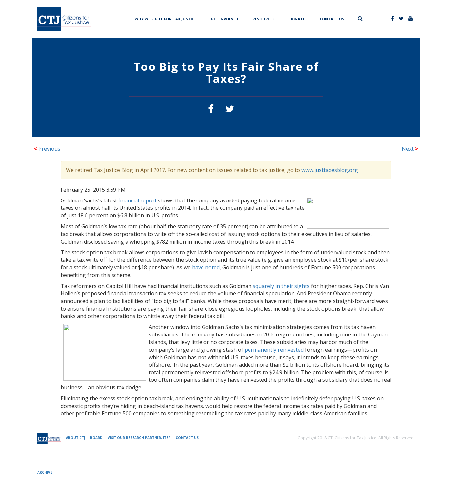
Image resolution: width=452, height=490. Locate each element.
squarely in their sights (281, 286)
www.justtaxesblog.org (329, 170)
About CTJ (75, 437)
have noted (206, 267)
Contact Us (332, 18)
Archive (44, 472)
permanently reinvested (274, 349)
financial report (137, 200)
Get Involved (224, 18)
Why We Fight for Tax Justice (165, 18)
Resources (263, 18)
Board (96, 437)
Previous (47, 148)
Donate (297, 18)
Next (410, 148)
